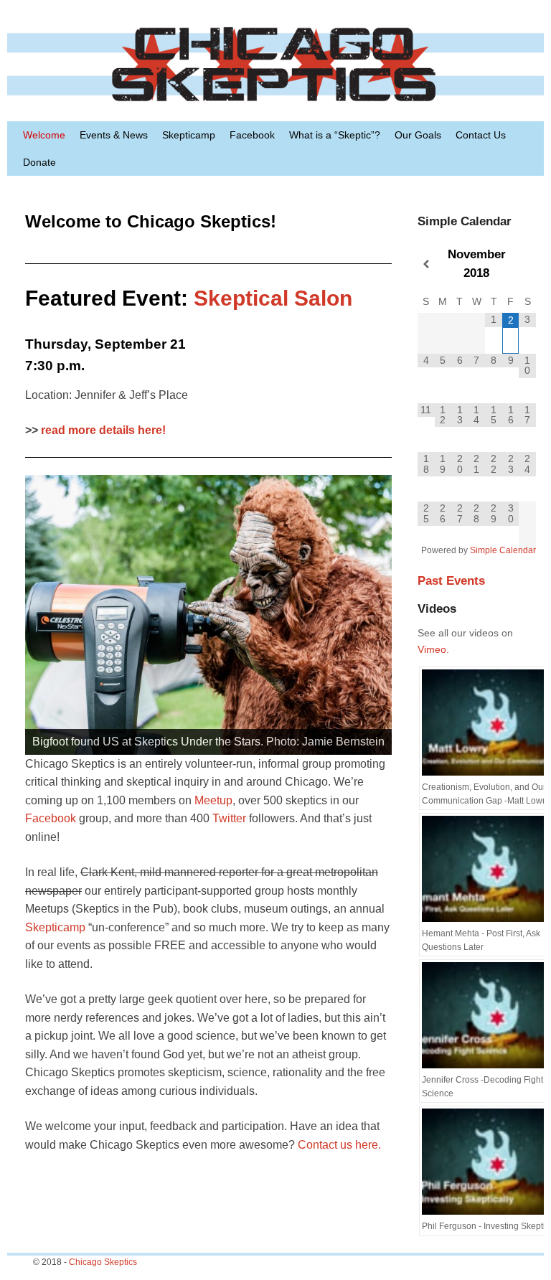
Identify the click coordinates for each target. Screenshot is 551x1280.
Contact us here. (339, 1145)
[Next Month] (527, 264)
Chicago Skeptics (103, 1262)
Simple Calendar (503, 550)
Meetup (213, 800)
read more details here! (103, 430)
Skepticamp (188, 135)
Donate (39, 162)
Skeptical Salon (273, 298)
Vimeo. (433, 649)
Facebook (252, 135)
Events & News (114, 135)
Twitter (229, 818)
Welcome (44, 135)
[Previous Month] (426, 264)
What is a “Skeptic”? (334, 135)
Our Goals (418, 135)
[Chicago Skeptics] (275, 64)
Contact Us (481, 135)
